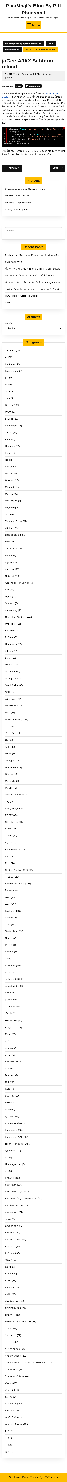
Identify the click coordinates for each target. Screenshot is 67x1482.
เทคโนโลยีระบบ (14, 1424)
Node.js (9, 938)
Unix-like (10, 624)
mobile (9, 555)
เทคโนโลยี (11, 1417)
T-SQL (8, 835)
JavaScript (11, 986)
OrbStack (10, 671)
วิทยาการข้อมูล (13, 1356)
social (8, 1109)
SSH (7, 692)
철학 (7, 1451)
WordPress (11, 1020)
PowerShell (11, 705)
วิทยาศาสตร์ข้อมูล (15, 1376)
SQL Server (11, 822)
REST (8, 753)
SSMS (8, 828)
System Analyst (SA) (16, 870)
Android (9, 630)
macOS (9, 664)
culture (9, 391)
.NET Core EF (13, 733)
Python (9, 856)
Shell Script (11, 685)
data (7, 398)
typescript (10, 1150)
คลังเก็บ (8, 323)
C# (6, 740)
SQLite (9, 842)
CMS (7, 302)
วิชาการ (9, 1342)
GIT (7, 1082)
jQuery (9, 999)
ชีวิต (7, 1260)
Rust (7, 863)
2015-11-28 (13, 74)
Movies (9, 494)
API (7, 747)
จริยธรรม (10, 1246)
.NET (8, 726)
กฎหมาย (9, 1178)
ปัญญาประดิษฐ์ (13, 1308)
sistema (9, 1102)
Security (9, 1096)
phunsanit (30, 74)
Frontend (10, 965)
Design (9, 405)
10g (7, 801)
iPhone (9, 651)
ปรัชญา (9, 528)
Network (9, 576)
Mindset (9, 487)
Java (50, 43)
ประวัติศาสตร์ (12, 1301)
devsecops (11, 425)
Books (8, 473)
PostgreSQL (12, 808)
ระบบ (8, 1328)
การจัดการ (11, 1185)
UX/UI (8, 412)
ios (6, 460)
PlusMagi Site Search (17, 195)
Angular (9, 992)
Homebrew (11, 644)
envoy (8, 439)
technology (11, 1130)
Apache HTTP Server (17, 583)
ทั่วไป (8, 1267)
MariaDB (10, 781)
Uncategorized (13, 1164)
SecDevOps (11, 1061)
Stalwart (9, 603)
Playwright (11, 890)
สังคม (8, 1383)
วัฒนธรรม (10, 1335)
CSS (7, 972)
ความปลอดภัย (12, 1239)
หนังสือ (9, 1397)
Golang (9, 917)
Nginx (8, 596)
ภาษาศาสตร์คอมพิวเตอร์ (18, 1321)
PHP (7, 945)
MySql (8, 788)
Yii (6, 958)
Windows (10, 699)
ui (6, 1157)
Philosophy (11, 500)
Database (10, 767)
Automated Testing (15, 883)
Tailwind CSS (12, 979)
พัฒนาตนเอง (12, 535)
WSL (7, 712)
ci (6, 384)
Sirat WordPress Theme (24, 1477)
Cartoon (9, 480)
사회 (7, 1438)
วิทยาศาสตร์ (11, 1369)
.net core (10, 350)
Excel (8, 1034)
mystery (9, 562)
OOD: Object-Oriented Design (22, 296)
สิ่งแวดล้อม (11, 548)
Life (7, 466)
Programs (10, 1027)
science (9, 1048)
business (10, 364)
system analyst (13, 1123)
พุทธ (7, 541)
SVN (7, 1089)
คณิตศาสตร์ (11, 1226)
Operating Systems (16, 617)
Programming (12, 49)
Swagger (10, 760)
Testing (9, 877)
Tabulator (10, 1006)
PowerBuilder (12, 849)
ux (6, 1171)
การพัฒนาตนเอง (14, 1205)
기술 (7, 1431)
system (9, 1116)
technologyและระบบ (16, 1144)
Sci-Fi (8, 514)
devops (9, 419)
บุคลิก (8, 1294)
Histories (10, 446)
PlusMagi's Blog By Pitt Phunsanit (23, 43)
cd (6, 377)
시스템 (8, 1444)
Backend (10, 911)
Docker (9, 1075)
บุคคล (8, 1280)
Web (7, 904)
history (9, 453)
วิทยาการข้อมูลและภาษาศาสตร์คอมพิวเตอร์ (28, 1362)
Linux (8, 658)
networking (11, 610)
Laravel (9, 951)
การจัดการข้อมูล (14, 1191)
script (8, 1055)
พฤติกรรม (10, 1314)
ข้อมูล (8, 1219)
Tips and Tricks (13, 521)
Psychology (11, 507)
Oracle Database (14, 794)
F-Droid (9, 637)
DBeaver (10, 774)
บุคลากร (9, 1287)
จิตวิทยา (9, 1253)
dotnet (8, 432)
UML (7, 897)
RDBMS (9, 815)
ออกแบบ (9, 1410)
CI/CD (8, 1068)
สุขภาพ (9, 1390)
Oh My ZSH (11, 678)
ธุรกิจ (8, 1273)
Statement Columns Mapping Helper (25, 189)
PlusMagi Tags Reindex (18, 202)
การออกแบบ (11, 1212)
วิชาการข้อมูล (12, 1349)
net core (9, 569)
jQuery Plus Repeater (17, 209)
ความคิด (9, 1232)
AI (6, 357)
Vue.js (8, 1013)
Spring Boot (11, 931)
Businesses (11, 371)
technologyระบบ (14, 1137)
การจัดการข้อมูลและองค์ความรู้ (22, 1198)
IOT (7, 589)
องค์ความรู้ (11, 1403)
